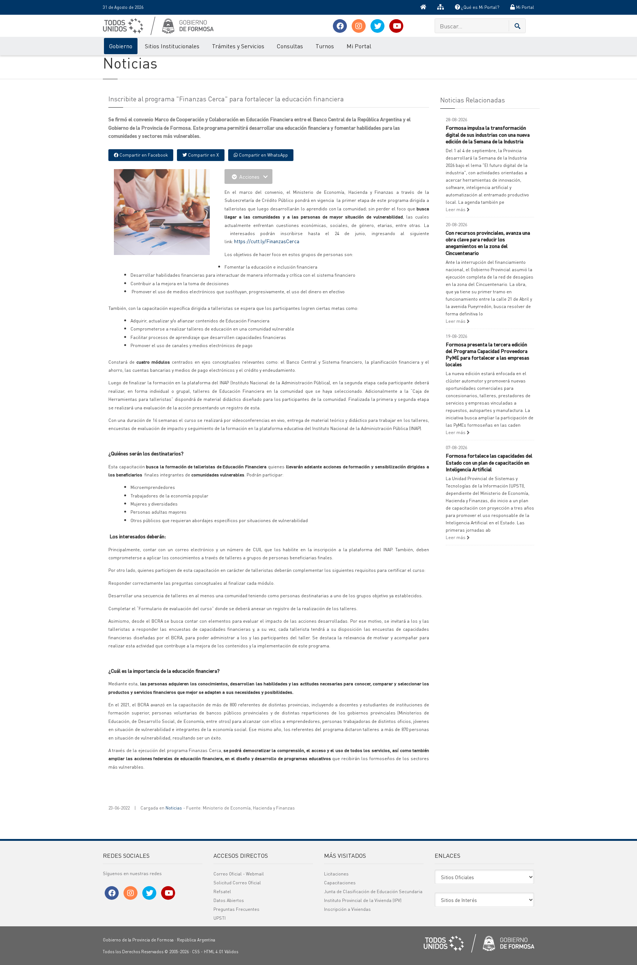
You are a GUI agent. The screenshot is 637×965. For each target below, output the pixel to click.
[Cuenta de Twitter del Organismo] (377, 26)
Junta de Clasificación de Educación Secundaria (373, 891)
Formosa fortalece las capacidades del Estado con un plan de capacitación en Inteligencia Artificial (489, 462)
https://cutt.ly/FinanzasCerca (266, 241)
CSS (196, 951)
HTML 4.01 (213, 951)
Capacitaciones (340, 882)
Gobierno (120, 46)
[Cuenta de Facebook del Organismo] (340, 26)
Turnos (325, 46)
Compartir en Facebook (143, 155)
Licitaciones (336, 874)
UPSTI (219, 918)
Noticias (174, 808)
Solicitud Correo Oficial (237, 882)
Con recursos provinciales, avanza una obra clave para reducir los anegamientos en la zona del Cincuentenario (488, 242)
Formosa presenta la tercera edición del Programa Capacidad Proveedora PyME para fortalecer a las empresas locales (487, 354)
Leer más (456, 209)
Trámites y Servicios (238, 46)
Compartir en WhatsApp (263, 155)
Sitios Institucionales (172, 46)
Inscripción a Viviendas (347, 909)
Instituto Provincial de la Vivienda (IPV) (362, 900)
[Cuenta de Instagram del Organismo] (359, 26)
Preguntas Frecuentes (236, 909)
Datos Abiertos (228, 900)
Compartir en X (203, 155)
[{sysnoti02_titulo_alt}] (178, 211)
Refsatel (222, 891)
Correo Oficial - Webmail (238, 874)
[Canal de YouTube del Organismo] (396, 26)
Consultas (290, 46)
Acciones (249, 176)
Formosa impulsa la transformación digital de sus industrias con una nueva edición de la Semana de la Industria (488, 134)
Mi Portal (524, 7)
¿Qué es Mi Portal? (479, 7)
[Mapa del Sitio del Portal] (440, 7)
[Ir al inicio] (423, 7)
